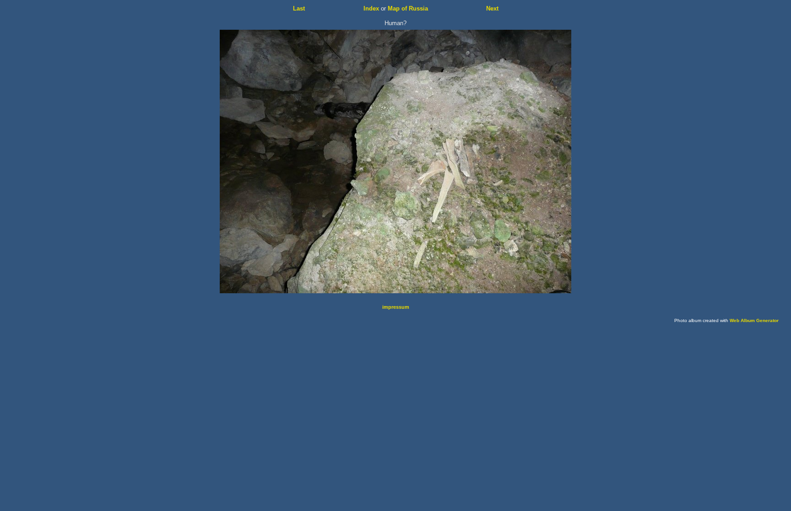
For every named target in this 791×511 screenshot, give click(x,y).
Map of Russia (408, 8)
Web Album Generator (754, 320)
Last (299, 8)
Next (492, 8)
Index (371, 8)
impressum (395, 307)
